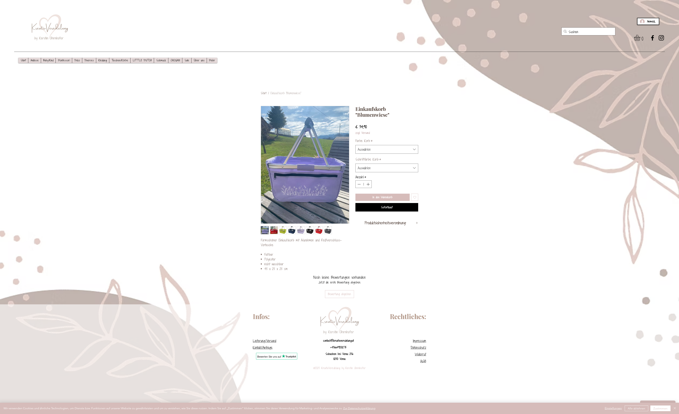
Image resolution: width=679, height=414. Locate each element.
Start (263, 93)
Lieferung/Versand (264, 340)
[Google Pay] (386, 216)
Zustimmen (660, 408)
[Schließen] (675, 408)
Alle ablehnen (636, 408)
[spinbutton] (363, 184)
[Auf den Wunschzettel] (414, 197)
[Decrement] (358, 184)
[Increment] (368, 184)
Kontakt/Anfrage (262, 347)
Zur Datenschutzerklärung (359, 408)
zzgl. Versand (362, 132)
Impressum (419, 340)
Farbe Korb (364, 140)
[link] (640, 38)
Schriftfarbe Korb (368, 159)
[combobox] (386, 149)
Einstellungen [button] (613, 408)
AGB (423, 361)
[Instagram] (661, 37)
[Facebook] (652, 37)
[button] (34, 60)
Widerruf (420, 354)
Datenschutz (418, 347)
